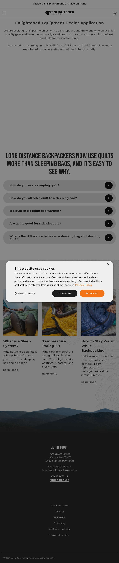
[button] (24, 293)
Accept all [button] (92, 293)
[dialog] (59, 281)
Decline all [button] (64, 293)
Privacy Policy (83, 284)
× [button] (108, 264)
